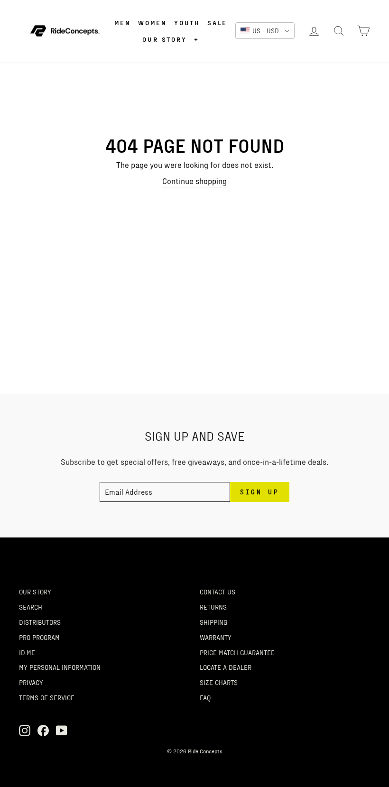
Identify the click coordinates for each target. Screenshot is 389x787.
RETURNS (213, 606)
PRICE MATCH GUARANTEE (237, 652)
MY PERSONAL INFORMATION (60, 667)
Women (152, 23)
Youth (187, 23)
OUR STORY (35, 591)
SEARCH (30, 606)
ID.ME (27, 652)
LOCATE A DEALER (225, 667)
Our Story (164, 39)
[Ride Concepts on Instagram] (24, 730)
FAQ (205, 697)
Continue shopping (194, 180)
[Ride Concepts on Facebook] (43, 730)
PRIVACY (31, 682)
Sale (217, 23)
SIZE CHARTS (219, 682)
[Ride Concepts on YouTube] (61, 730)
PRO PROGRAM (39, 637)
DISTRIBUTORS (40, 622)
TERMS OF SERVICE (46, 697)
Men (122, 23)
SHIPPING (213, 622)
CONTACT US (217, 591)
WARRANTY (216, 637)
